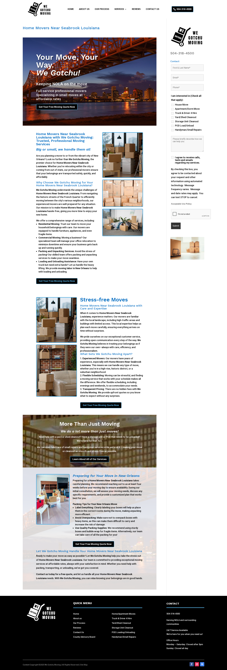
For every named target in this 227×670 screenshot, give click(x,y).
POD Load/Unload (184, 125)
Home (71, 9)
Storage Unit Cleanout (187, 121)
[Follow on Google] (202, 664)
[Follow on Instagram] (197, 664)
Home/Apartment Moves (123, 614)
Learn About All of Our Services (90, 459)
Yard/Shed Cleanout (185, 117)
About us (77, 618)
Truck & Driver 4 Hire (186, 113)
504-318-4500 (184, 9)
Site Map (83, 665)
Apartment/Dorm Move (187, 109)
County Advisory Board (84, 637)
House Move (181, 104)
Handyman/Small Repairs (188, 130)
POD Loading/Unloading (123, 632)
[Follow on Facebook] (192, 664)
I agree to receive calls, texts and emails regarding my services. (187, 160)
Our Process (102, 9)
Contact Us (152, 9)
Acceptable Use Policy (181, 204)
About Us (84, 9)
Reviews (136, 9)
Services (119, 9)
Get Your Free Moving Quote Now (57, 106)
